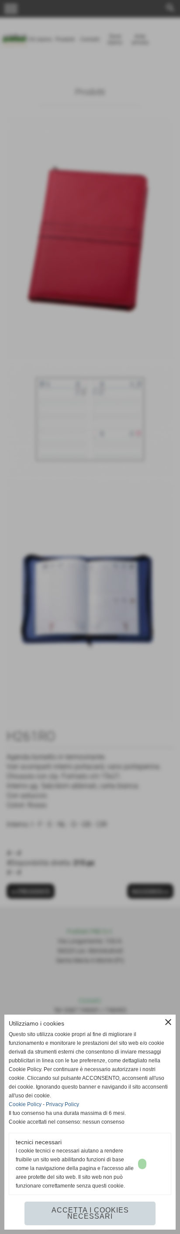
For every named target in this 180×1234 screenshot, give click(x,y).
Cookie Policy (25, 1104)
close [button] (168, 1022)
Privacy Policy (62, 1104)
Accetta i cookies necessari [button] (90, 1213)
